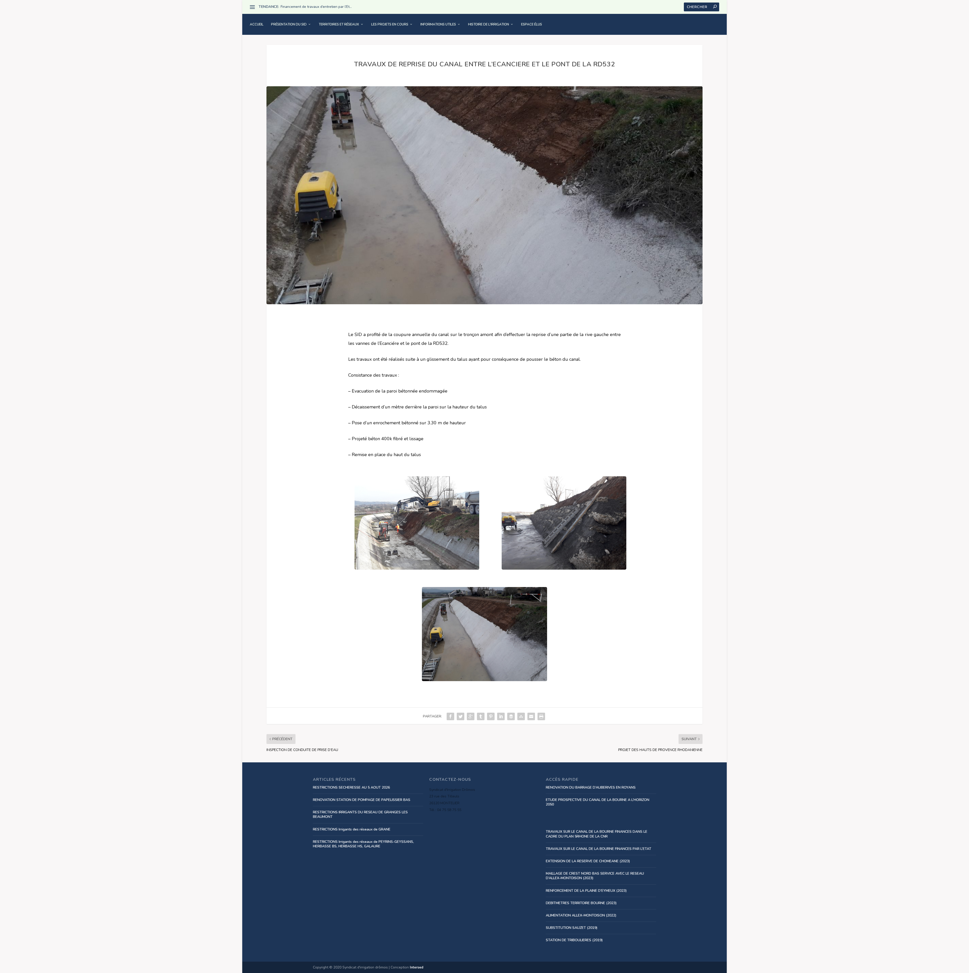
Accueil (256, 24)
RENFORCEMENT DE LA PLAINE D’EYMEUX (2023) (586, 890)
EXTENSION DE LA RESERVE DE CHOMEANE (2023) (588, 861)
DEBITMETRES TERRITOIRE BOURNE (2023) (581, 903)
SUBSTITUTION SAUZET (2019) (572, 927)
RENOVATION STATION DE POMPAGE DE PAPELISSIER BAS (361, 799)
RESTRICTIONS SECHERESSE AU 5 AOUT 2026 (351, 787)
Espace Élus (531, 24)
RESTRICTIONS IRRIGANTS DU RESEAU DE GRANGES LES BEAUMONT (360, 814)
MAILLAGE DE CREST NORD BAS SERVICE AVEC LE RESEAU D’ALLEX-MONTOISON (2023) (595, 875)
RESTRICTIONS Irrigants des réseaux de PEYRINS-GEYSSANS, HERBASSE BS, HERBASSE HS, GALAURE (363, 844)
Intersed (416, 967)
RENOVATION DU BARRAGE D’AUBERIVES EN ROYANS (591, 787)
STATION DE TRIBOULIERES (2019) (574, 940)
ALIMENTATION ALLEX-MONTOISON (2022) (581, 915)
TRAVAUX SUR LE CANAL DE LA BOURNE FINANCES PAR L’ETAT (598, 848)
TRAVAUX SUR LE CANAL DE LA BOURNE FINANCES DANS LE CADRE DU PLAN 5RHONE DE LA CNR (596, 834)
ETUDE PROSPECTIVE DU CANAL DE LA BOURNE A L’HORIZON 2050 (597, 802)
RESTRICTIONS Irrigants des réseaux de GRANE (351, 829)
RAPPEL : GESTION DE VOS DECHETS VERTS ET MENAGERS (330, 6)
